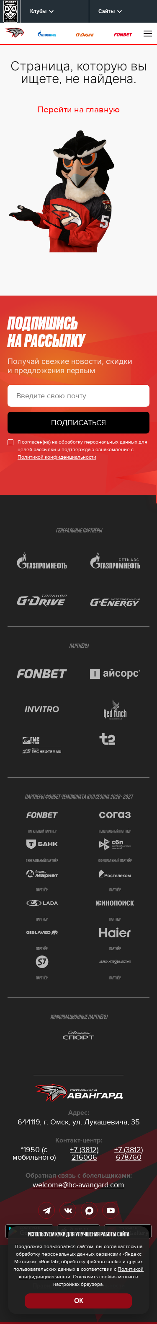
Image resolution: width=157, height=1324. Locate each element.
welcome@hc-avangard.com (78, 1185)
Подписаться (78, 422)
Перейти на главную (78, 109)
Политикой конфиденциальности (57, 457)
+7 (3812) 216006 (84, 1153)
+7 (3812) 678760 (128, 1153)
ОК (78, 1300)
